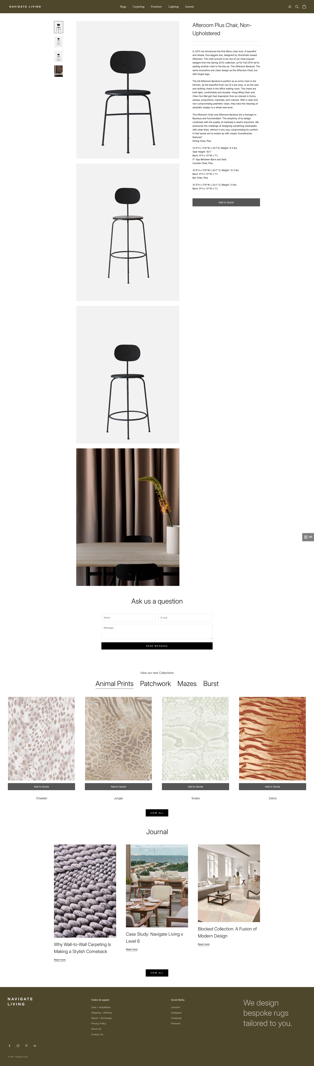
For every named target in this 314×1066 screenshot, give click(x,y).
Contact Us (97, 1034)
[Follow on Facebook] (9, 1045)
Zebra (273, 798)
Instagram (176, 1012)
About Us (96, 1028)
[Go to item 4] (58, 71)
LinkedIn (175, 1007)
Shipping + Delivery (101, 1012)
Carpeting (138, 6)
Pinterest (175, 1023)
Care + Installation (101, 1007)
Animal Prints (115, 683)
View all (157, 813)
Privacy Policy (98, 1023)
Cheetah (41, 798)
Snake (196, 798)
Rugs (123, 6)
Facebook (176, 1018)
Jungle (118, 798)
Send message (157, 646)
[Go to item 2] (58, 42)
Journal (189, 6)
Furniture (156, 6)
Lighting (173, 6)
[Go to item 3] (58, 56)
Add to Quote (226, 202)
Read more (60, 959)
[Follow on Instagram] (18, 1045)
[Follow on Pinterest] (26, 1045)
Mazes (187, 683)
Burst (211, 683)
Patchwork (155, 683)
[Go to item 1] (58, 27)
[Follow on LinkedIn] (35, 1045)
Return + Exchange (101, 1018)
